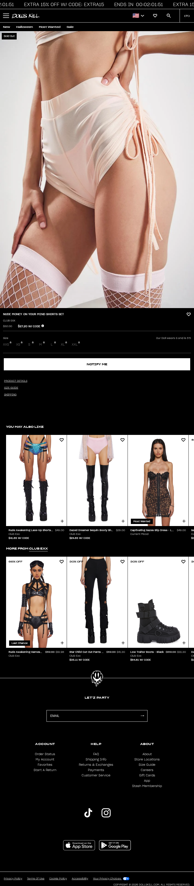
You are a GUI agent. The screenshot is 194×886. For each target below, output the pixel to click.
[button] (61, 4)
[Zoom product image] (97, 169)
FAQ (96, 754)
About (147, 754)
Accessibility (80, 878)
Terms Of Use (35, 878)
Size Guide (147, 764)
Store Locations (147, 759)
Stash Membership (147, 786)
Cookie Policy (58, 878)
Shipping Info (96, 759)
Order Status (45, 754)
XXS (6, 344)
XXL (75, 344)
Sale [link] (70, 27)
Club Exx (9, 320)
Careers (147, 770)
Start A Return (45, 770)
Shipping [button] (10, 394)
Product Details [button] (15, 381)
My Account (45, 759)
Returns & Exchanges (96, 764)
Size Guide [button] (11, 388)
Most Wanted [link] (50, 27)
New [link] (6, 27)
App (147, 780)
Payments (96, 770)
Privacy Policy (13, 878)
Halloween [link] (24, 27)
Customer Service (96, 775)
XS (18, 344)
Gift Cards (147, 775)
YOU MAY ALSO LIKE (25, 427)
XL (63, 344)
